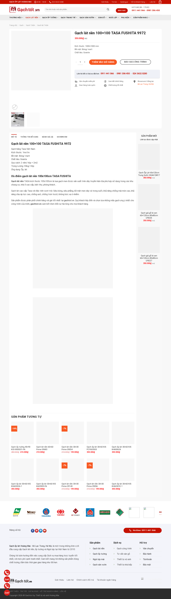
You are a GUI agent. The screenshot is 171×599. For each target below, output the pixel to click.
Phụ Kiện (125, 18)
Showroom (62, 137)
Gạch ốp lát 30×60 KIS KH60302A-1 (21, 485)
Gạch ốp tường (49, 18)
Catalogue (124, 2)
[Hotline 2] (7, 586)
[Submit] (108, 9)
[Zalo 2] (7, 593)
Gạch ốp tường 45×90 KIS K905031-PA (20, 448)
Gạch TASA (30, 25)
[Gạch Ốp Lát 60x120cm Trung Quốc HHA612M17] (149, 157)
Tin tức (114, 2)
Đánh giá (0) (47, 137)
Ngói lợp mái (98, 559)
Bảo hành (147, 554)
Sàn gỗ (101, 18)
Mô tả (14, 137)
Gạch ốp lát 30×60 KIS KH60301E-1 (121, 485)
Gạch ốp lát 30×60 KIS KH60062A (121, 448)
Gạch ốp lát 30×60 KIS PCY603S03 (96, 448)
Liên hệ (152, 2)
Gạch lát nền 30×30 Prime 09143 (70, 485)
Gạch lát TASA (42, 25)
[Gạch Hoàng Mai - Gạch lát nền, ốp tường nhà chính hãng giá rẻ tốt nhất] (24, 9)
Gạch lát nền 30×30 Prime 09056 (95, 485)
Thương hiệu (15, 18)
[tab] (14, 137)
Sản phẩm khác (140, 18)
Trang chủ (13, 25)
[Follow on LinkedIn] (40, 531)
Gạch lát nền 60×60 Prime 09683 (44, 448)
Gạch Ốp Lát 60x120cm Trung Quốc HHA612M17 (149, 174)
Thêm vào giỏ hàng (103, 62)
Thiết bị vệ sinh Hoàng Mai (47, 595)
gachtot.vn (69, 200)
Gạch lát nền (32, 18)
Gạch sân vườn (87, 18)
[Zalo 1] (7, 579)
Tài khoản (147, 559)
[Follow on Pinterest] (36, 531)
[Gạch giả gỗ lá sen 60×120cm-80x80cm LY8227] (149, 240)
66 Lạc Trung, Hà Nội (42, 546)
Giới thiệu (105, 2)
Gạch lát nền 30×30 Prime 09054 (70, 448)
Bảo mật (147, 564)
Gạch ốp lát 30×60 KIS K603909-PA (46, 485)
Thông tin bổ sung (29, 137)
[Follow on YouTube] (44, 531)
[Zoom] (14, 107)
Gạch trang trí (68, 18)
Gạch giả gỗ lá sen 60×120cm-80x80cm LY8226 (149, 215)
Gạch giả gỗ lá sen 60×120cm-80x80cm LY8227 (149, 258)
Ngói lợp (113, 18)
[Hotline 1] (7, 573)
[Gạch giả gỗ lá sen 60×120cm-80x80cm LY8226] (149, 197)
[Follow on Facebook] (32, 531)
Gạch (22, 25)
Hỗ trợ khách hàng (138, 2)
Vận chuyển (148, 548)
